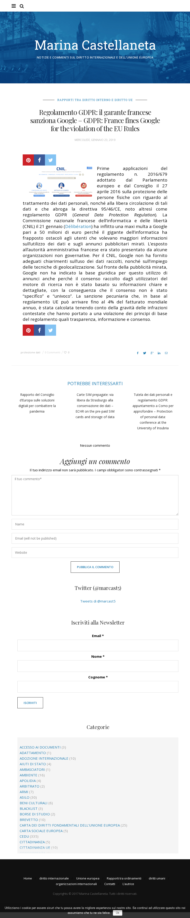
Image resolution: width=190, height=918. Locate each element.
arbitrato (29, 786)
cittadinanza (32, 842)
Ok (117, 913)
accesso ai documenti (40, 747)
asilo (24, 797)
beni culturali (34, 803)
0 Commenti (52, 352)
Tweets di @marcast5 (98, 601)
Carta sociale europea (41, 830)
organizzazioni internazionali (76, 884)
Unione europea (87, 878)
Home (28, 878)
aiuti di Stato (33, 764)
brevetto (29, 819)
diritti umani (157, 878)
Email (98, 635)
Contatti (109, 884)
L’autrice (128, 884)
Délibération (78, 226)
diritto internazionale (54, 878)
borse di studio (35, 814)
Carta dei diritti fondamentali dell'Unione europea (70, 825)
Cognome (98, 677)
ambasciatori (32, 769)
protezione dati (30, 352)
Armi (24, 791)
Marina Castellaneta (95, 44)
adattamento (33, 752)
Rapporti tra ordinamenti (124, 878)
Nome (97, 656)
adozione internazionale (44, 758)
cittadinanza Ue (35, 847)
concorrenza (32, 853)
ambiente (28, 775)
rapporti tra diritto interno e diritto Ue (95, 100)
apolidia (28, 780)
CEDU (24, 836)
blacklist (29, 808)
